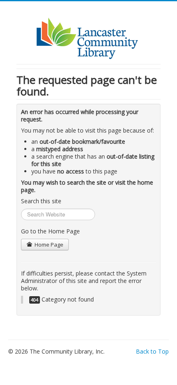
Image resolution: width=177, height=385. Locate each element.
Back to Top (152, 351)
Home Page (48, 244)
